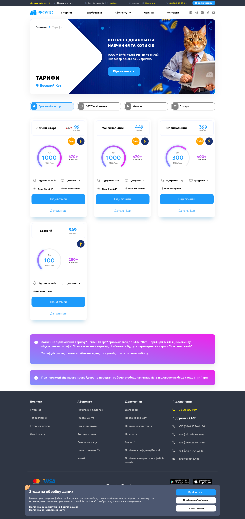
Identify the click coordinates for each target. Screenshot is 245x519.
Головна (41, 27)
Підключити (122, 71)
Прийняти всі (196, 492)
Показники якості (136, 417)
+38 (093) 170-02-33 (191, 450)
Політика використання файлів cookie (144, 460)
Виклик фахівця (87, 442)
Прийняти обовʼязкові (195, 500)
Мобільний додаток (90, 409)
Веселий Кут (50, 85)
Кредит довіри (87, 434)
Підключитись (203, 3)
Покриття (131, 434)
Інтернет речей (40, 426)
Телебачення (93, 12)
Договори (131, 409)
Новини (149, 12)
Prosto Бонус (86, 417)
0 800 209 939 (177, 3)
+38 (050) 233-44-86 (191, 442)
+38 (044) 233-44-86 (191, 426)
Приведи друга (87, 426)
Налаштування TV (89, 450)
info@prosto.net (188, 458)
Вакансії (130, 442)
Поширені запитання (138, 426)
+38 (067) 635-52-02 (191, 434)
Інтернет (66, 12)
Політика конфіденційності (142, 450)
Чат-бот (83, 458)
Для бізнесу (37, 434)
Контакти (172, 12)
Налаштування (196, 508)
